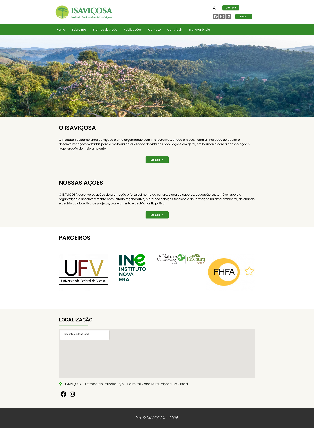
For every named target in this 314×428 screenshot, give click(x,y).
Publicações (133, 29)
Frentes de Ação (105, 29)
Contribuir (174, 29)
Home (60, 29)
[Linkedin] (228, 16)
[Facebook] (215, 16)
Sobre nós (79, 29)
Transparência (199, 29)
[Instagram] (222, 16)
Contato (154, 29)
